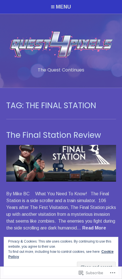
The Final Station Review (53, 135)
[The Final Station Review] (61, 180)
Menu (63, 7)
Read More (94, 228)
